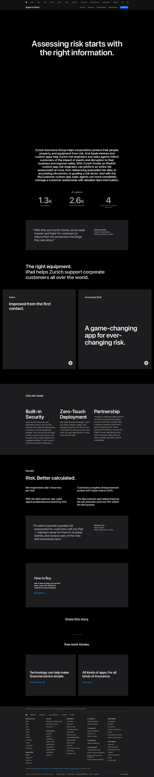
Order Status (70, 751)
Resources (91, 7)
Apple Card (29, 757)
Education (111, 724)
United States (124, 774)
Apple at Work (32, 7)
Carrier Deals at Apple (73, 748)
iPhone (28, 729)
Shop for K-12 (91, 733)
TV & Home (29, 740)
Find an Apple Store (43, 768)
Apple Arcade (50, 741)
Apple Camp (70, 732)
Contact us (124, 7)
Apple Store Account (52, 724)
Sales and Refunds (81, 774)
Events (110, 757)
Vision (27, 735)
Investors (110, 752)
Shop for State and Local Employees (94, 756)
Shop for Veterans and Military (96, 752)
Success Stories (101, 7)
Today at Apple (71, 727)
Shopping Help (71, 753)
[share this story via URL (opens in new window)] (86, 626)
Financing (69, 745)
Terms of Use (71, 774)
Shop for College (92, 736)
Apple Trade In (71, 743)
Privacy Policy (61, 774)
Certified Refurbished (73, 737)
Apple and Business (92, 721)
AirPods (28, 737)
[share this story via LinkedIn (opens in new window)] (67, 626)
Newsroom (111, 744)
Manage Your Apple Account (54, 721)
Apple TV (48, 736)
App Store (49, 755)
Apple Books (49, 752)
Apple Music (49, 739)
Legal (90, 774)
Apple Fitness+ (50, 744)
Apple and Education (93, 731)
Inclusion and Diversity (114, 729)
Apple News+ (50, 747)
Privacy (110, 732)
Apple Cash (29, 763)
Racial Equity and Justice (115, 735)
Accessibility (111, 721)
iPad (27, 727)
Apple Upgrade (71, 740)
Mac (27, 724)
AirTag (27, 743)
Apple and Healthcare (93, 743)
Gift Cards (29, 748)
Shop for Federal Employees (95, 759)
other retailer (54, 768)
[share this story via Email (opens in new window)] (80, 626)
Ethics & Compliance (114, 755)
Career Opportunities (114, 749)
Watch (27, 732)
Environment (111, 727)
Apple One (49, 733)
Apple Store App (71, 735)
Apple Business (113, 7)
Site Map (96, 774)
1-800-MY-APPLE (73, 768)
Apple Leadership (113, 747)
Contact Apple (112, 760)
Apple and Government (94, 750)
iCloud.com (49, 727)
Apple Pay (29, 760)
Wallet (27, 755)
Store (27, 721)
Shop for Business (92, 724)
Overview (82, 7)
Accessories (29, 745)
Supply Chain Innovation (115, 737)
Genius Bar (70, 724)
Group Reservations (72, 729)
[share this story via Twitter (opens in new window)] (74, 626)
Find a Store (70, 721)
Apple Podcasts (50, 749)
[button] (122, 2)
